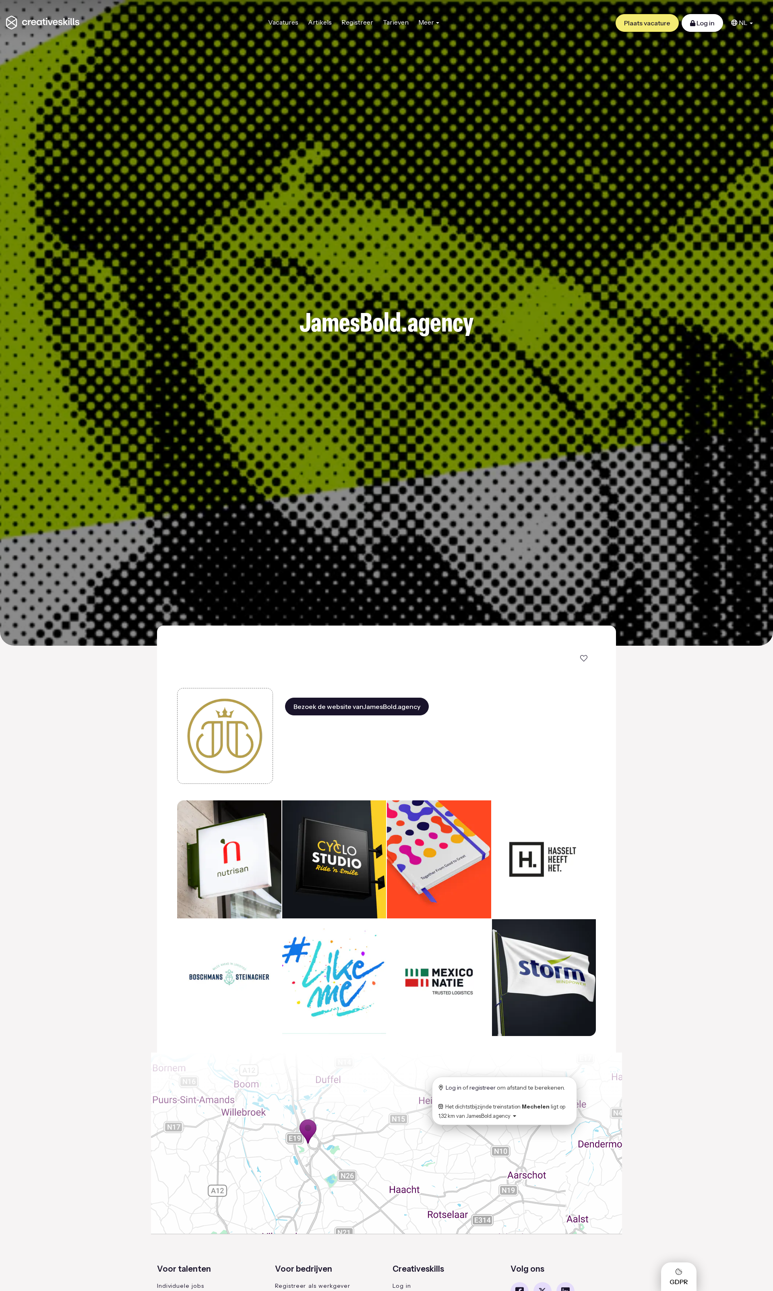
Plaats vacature (647, 23)
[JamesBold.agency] (225, 736)
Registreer (357, 22)
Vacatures (283, 22)
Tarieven (396, 22)
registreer (482, 1087)
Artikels (320, 22)
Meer (426, 22)
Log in (705, 23)
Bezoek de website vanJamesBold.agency (356, 706)
